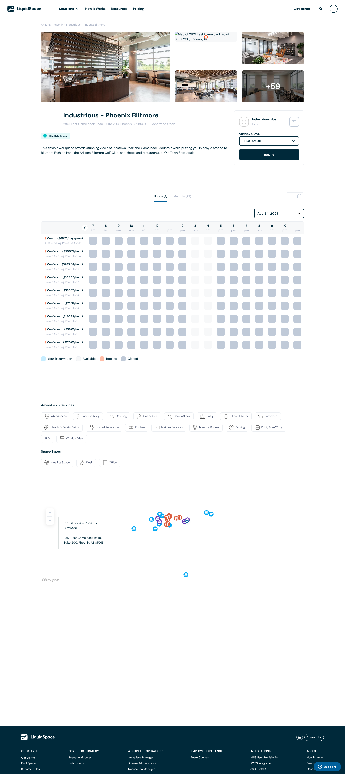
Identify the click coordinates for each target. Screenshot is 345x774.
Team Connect (200, 757)
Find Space (28, 763)
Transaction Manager (141, 769)
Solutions (66, 9)
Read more (49, 159)
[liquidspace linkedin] (299, 737)
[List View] (290, 196)
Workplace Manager (140, 757)
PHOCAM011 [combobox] (251, 141)
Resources (119, 9)
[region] (172, 544)
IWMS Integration (261, 763)
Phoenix (58, 25)
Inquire (269, 154)
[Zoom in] (50, 512)
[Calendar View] (299, 196)
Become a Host (31, 769)
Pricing (138, 9)
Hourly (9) (160, 196)
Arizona (46, 25)
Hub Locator (76, 763)
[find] (321, 9)
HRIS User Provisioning (264, 757)
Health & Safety (58, 136)
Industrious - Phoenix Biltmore (85, 25)
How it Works (95, 9)
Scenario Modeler (79, 757)
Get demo (302, 9)
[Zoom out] (50, 521)
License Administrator (142, 763)
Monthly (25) (182, 196)
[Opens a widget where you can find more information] (327, 767)
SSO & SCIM (258, 769)
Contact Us (314, 737)
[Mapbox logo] (51, 580)
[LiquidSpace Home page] (24, 9)
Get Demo (28, 757)
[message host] (294, 122)
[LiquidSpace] (38, 737)
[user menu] (334, 9)
